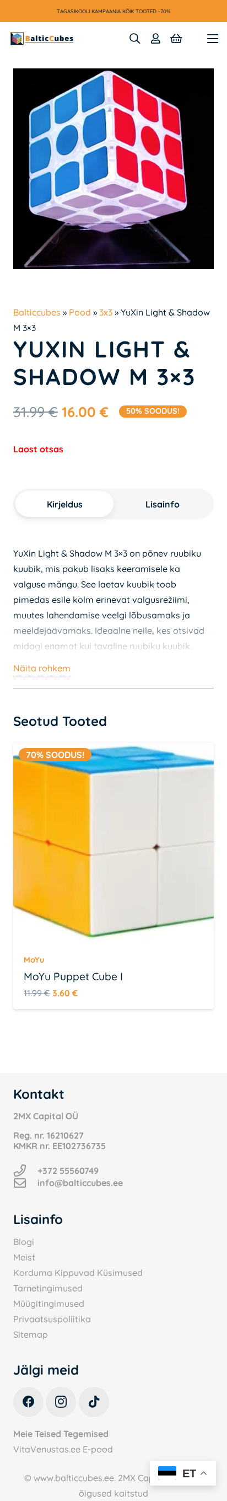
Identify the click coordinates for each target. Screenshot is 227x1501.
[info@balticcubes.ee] (25, 1183)
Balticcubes (37, 312)
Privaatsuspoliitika (52, 1318)
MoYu (34, 960)
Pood (80, 312)
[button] (134, 38)
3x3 (105, 312)
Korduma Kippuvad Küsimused (78, 1272)
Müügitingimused (48, 1303)
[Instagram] (61, 1402)
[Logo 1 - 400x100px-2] (42, 38)
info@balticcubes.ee (80, 1182)
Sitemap (30, 1334)
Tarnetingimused (48, 1288)
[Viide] (155, 38)
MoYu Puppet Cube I (73, 976)
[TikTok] (94, 1402)
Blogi (23, 1241)
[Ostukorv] (176, 38)
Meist (24, 1257)
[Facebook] (28, 1402)
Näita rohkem (42, 668)
